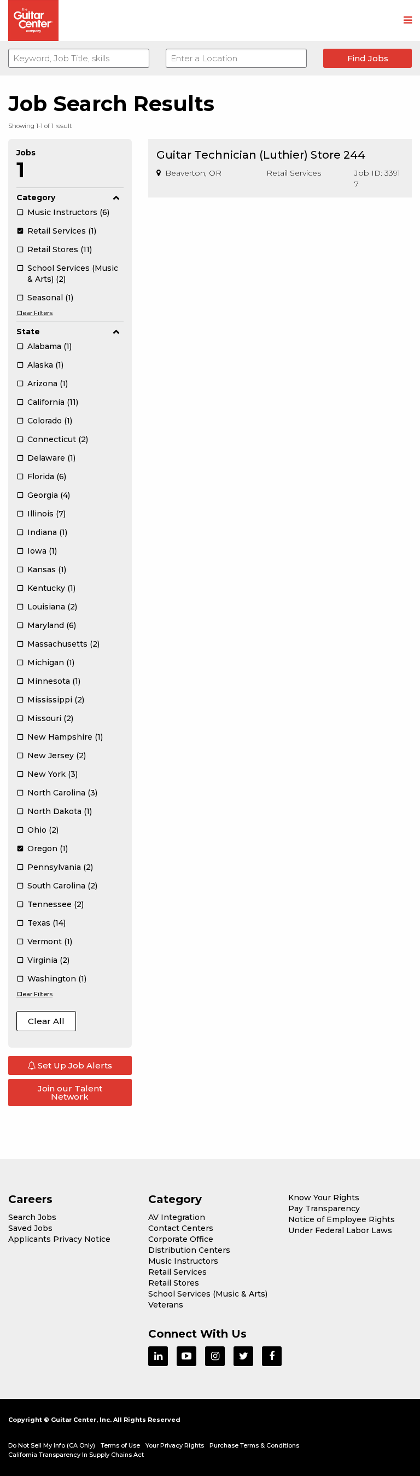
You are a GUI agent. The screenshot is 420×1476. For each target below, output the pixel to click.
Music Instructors (183, 1261)
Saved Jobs (30, 1228)
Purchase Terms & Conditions (254, 1445)
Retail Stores (173, 1283)
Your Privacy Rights (174, 1445)
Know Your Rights (323, 1197)
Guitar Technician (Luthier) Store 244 (260, 154)
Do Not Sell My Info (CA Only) (51, 1445)
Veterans (165, 1305)
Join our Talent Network (70, 1092)
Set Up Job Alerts (74, 1065)
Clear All (46, 1021)
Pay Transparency (324, 1208)
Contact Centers (180, 1228)
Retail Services (177, 1272)
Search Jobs (32, 1217)
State (28, 331)
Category (35, 197)
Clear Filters (34, 313)
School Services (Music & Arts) (207, 1294)
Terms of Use (120, 1445)
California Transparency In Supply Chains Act (76, 1454)
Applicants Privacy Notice (59, 1239)
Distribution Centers (189, 1250)
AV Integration (176, 1217)
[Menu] (408, 21)
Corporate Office (180, 1239)
